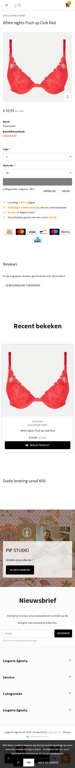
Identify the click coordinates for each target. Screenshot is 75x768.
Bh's (32, 189)
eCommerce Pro (39, 736)
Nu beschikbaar (20, 570)
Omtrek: (9, 165)
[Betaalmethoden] (9, 232)
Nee (29, 762)
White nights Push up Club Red (37, 430)
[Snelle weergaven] (67, 350)
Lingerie (23, 189)
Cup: (6, 149)
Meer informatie (48, 762)
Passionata (9, 126)
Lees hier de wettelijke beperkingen (20, 640)
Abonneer (63, 633)
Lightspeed (54, 732)
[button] (67, 5)
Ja (18, 762)
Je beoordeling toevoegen (22, 285)
